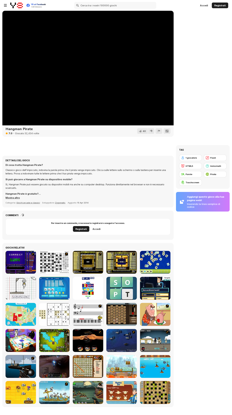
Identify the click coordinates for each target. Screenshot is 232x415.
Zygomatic (60, 202)
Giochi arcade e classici (28, 202)
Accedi (204, 5)
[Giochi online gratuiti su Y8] (16, 5)
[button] (13, 198)
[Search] (77, 5)
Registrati (220, 5)
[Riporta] (158, 131)
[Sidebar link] (5, 5)
